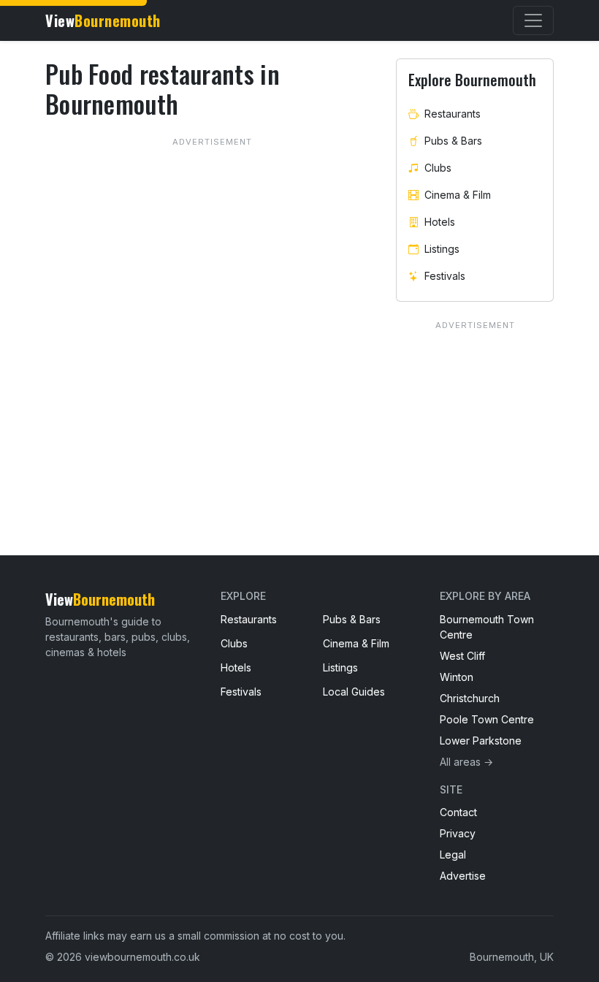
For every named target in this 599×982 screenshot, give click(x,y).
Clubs (437, 167)
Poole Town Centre (487, 719)
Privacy (458, 833)
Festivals (444, 276)
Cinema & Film (457, 195)
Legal (453, 854)
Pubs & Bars (453, 140)
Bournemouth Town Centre (487, 627)
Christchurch (470, 698)
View (103, 20)
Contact (458, 812)
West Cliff (462, 656)
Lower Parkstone (481, 740)
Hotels (439, 222)
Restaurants (452, 113)
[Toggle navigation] (533, 20)
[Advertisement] (211, 301)
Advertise (463, 875)
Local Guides (354, 691)
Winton (456, 677)
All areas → (466, 761)
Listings (441, 249)
